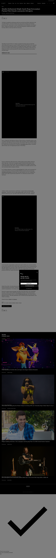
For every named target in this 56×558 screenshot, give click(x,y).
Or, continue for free (29, 288)
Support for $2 (29, 283)
